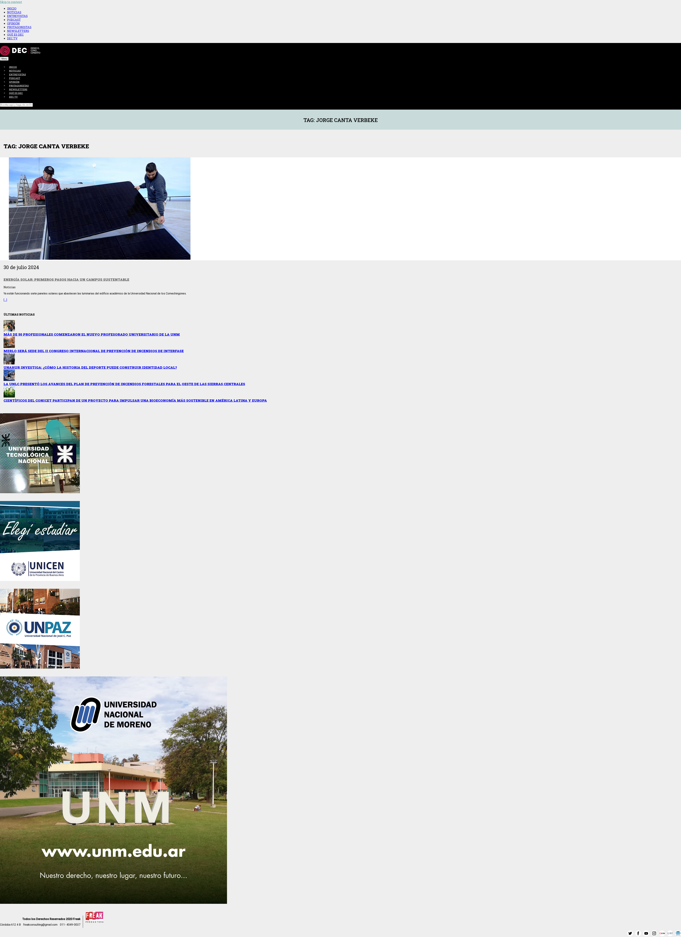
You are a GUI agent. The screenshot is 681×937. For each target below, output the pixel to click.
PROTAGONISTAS (19, 27)
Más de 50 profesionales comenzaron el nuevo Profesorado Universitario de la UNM (92, 334)
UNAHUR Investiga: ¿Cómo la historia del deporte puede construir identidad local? (90, 367)
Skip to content (11, 2)
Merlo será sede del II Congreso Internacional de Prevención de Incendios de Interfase (94, 351)
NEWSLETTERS (18, 31)
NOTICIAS (14, 12)
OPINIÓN (13, 23)
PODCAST (14, 19)
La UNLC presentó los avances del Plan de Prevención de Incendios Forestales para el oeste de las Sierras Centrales (124, 384)
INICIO (11, 8)
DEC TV (12, 38)
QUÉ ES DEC (15, 34)
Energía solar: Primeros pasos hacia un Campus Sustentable (66, 279)
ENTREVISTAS (17, 16)
